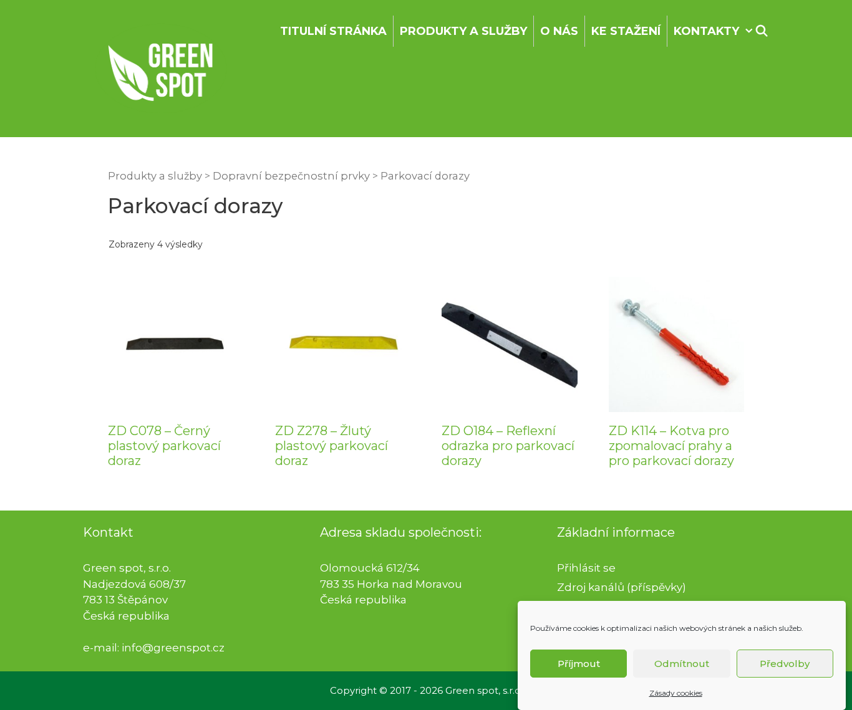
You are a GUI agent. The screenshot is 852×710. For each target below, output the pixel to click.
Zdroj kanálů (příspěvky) (621, 587)
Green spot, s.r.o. (484, 690)
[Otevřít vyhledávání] (762, 31)
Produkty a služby (463, 31)
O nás (559, 31)
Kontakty (706, 31)
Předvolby (785, 663)
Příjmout (579, 663)
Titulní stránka (333, 31)
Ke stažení (626, 31)
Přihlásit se (586, 568)
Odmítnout (681, 663)
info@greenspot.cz (173, 647)
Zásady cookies (675, 693)
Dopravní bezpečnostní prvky (291, 176)
